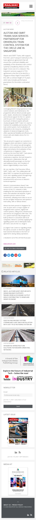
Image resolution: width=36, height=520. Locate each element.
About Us (7, 505)
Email (5, 392)
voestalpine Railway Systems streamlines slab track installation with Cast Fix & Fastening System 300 (18, 322)
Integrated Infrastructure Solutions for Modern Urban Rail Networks (17, 348)
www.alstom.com (10, 244)
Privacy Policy (17, 505)
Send (18, 406)
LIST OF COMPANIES (10, 509)
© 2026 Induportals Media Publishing (18, 507)
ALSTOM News (9, 29)
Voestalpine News (9, 318)
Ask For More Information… (15, 248)
